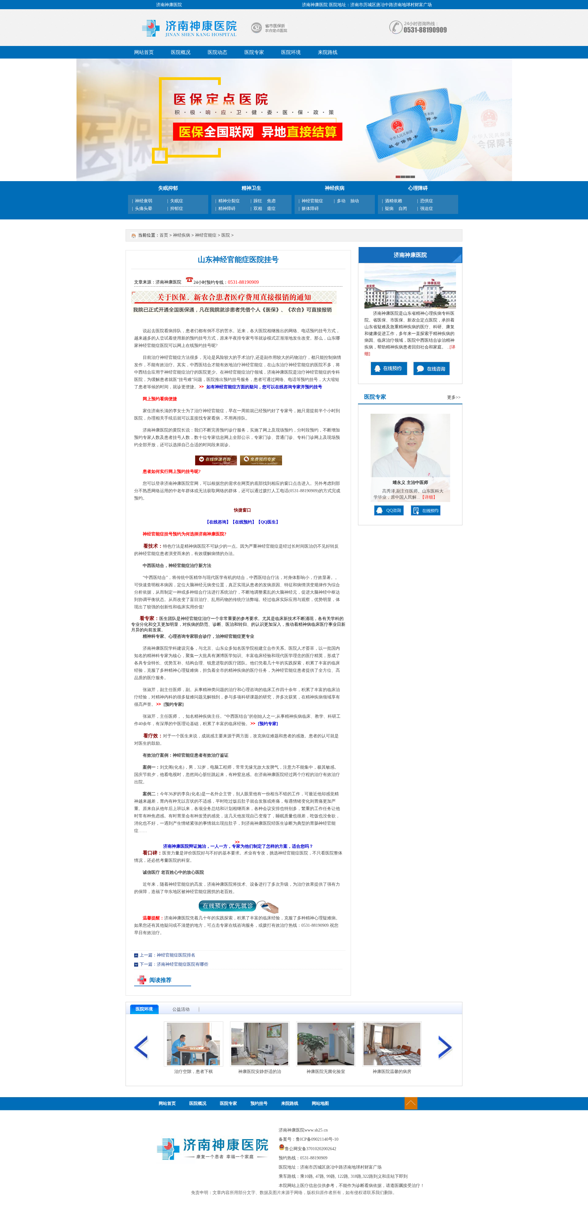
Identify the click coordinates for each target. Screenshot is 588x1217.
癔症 (271, 208)
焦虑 (271, 201)
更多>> (454, 397)
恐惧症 (426, 201)
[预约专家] (174, 704)
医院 (225, 235)
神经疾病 (335, 188)
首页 (164, 235)
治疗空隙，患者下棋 (193, 1071)
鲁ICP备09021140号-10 (317, 1139)
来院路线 (327, 52)
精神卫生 (251, 188)
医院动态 (217, 52)
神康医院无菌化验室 (326, 1071)
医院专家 (254, 52)
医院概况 (180, 52)
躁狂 (258, 201)
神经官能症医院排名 (176, 955)
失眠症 (176, 201)
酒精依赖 (393, 201)
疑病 (389, 208)
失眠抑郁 (168, 188)
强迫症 (426, 208)
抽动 (354, 201)
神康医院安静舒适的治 (259, 1071)
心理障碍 (418, 188)
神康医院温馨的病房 (392, 1071)
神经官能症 (312, 201)
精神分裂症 (229, 201)
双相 (258, 208)
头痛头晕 (143, 208)
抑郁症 (176, 208)
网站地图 (320, 1103)
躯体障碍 (310, 208)
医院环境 (291, 52)
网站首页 (144, 52)
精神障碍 (227, 208)
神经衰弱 (143, 201)
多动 (341, 201)
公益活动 (181, 1009)
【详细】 (428, 497)
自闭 (402, 208)
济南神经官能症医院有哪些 (182, 964)
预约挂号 (259, 1103)
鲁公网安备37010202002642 (310, 1149)
